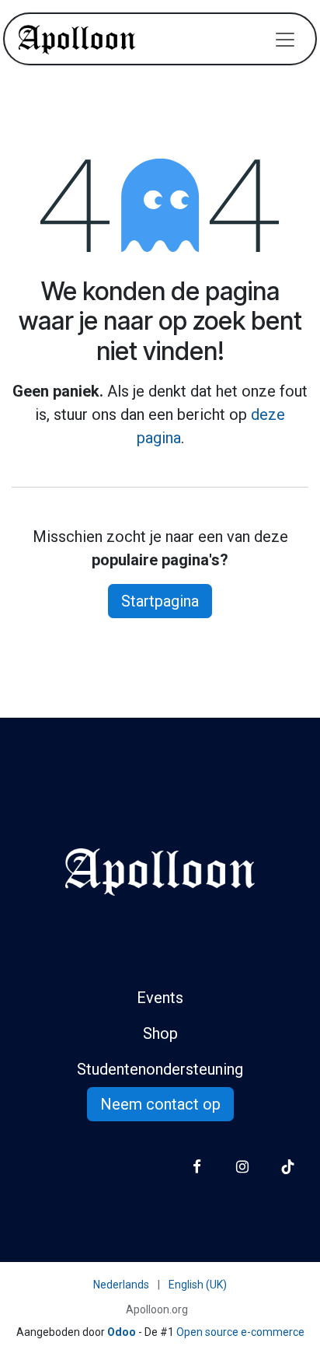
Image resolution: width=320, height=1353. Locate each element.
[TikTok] (288, 1166)
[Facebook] (197, 1166)
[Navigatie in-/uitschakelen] (285, 39)
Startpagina (160, 601)
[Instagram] (242, 1166)
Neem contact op (160, 1104)
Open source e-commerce (240, 1332)
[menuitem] (121, 1284)
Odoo (122, 1332)
